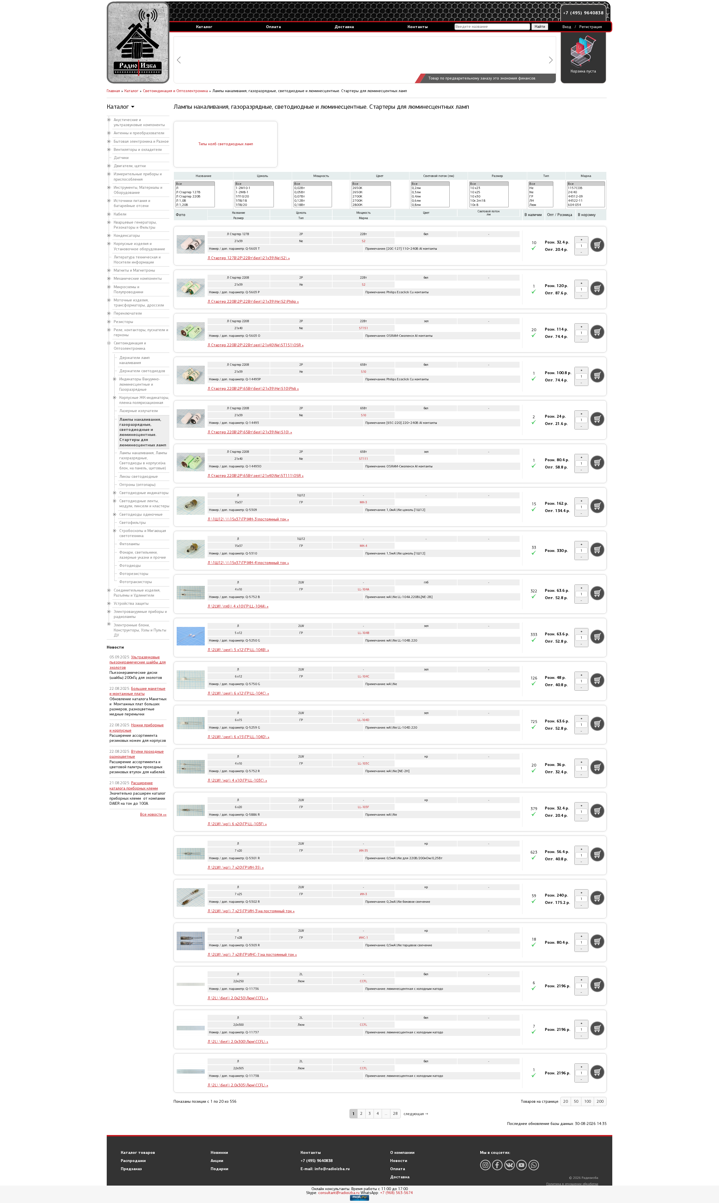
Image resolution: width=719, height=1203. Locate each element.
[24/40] (586, 192)
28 (395, 1113)
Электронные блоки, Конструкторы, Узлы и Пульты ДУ (140, 630)
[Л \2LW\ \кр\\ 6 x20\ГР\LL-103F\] (191, 811)
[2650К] (371, 192)
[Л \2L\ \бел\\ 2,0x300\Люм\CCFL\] (191, 1029)
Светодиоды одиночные (141, 514)
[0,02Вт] (313, 188)
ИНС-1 (363, 938)
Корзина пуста (583, 71)
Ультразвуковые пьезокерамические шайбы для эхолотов (138, 662)
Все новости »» (153, 814)
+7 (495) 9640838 (583, 13)
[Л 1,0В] (195, 201)
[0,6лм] (430, 201)
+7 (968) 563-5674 (396, 1192)
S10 (363, 372)
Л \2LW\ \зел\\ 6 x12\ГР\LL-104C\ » (238, 693)
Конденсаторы (127, 235)
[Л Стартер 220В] (195, 196)
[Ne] (541, 192)
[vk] (509, 1164)
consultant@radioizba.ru (339, 1192)
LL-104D (363, 720)
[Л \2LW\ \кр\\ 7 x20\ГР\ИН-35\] (191, 855)
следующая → (416, 1113)
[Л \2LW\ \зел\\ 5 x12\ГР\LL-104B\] (191, 637)
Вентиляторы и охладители (138, 149)
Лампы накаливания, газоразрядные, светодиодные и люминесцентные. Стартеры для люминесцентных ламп (142, 432)
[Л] (195, 188)
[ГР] (541, 196)
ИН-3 (363, 894)
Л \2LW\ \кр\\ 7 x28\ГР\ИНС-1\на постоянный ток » (252, 954)
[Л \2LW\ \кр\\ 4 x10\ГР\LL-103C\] (191, 768)
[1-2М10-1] (254, 188)
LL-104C (363, 676)
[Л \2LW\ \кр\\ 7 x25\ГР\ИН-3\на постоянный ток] (191, 898)
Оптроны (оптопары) (137, 484)
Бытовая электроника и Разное (141, 141)
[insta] (485, 1164)
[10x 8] (489, 205)
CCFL (363, 981)
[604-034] (586, 205)
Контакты (418, 27)
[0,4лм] (430, 196)
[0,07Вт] (313, 196)
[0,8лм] (430, 205)
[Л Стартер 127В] (195, 192)
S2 (363, 241)
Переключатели (128, 313)
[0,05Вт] (313, 192)
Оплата (273, 27)
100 (587, 1101)
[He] (541, 188)
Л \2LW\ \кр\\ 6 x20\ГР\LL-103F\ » (237, 824)
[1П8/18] (254, 201)
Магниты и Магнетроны (134, 270)
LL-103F (363, 807)
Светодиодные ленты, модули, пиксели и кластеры (144, 503)
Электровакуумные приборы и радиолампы (140, 614)
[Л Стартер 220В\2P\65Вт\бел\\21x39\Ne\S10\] (191, 419)
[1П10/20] (254, 196)
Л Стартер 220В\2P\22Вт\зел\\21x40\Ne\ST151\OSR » (256, 345)
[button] (179, 59)
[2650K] (371, 188)
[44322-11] (586, 201)
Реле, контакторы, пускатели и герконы (141, 332)
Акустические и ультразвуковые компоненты (139, 122)
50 (576, 1101)
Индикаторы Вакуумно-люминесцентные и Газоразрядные (139, 384)
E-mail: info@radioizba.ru (325, 1169)
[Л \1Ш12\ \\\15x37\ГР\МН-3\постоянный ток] (191, 506)
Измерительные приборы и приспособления (138, 176)
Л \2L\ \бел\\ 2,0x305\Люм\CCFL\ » (238, 1085)
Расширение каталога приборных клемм (134, 785)
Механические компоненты (138, 278)
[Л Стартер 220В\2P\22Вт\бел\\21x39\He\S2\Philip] (191, 289)
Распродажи (133, 1161)
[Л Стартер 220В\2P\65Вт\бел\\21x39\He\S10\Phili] (191, 376)
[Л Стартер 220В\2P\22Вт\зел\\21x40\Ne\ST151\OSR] (191, 332)
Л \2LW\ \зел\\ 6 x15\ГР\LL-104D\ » (238, 736)
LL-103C (363, 763)
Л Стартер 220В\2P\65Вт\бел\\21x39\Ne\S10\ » (250, 432)
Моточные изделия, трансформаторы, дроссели (139, 303)
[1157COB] (586, 188)
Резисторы (123, 321)
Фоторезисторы (133, 573)
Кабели (120, 214)
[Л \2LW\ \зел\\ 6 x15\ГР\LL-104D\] (191, 724)
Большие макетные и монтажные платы (137, 691)
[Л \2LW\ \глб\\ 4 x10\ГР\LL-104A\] (191, 593)
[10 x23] (489, 188)
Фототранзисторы (135, 581)
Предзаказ (131, 1169)
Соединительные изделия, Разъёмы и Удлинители (137, 593)
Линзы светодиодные (138, 476)
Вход (567, 26)
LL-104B (363, 633)
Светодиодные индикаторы (144, 492)
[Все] (195, 184)
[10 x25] (489, 192)
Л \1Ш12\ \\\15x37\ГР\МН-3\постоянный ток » (248, 519)
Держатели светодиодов (142, 371)
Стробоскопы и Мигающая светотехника (142, 533)
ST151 (363, 328)
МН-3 (363, 502)
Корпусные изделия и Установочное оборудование (139, 246)
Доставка (344, 27)
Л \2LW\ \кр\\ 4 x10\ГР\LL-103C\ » (237, 780)
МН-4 (363, 546)
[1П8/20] (254, 205)
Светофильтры (132, 522)
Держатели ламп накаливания (134, 360)
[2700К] (371, 201)
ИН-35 (363, 850)
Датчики (121, 157)
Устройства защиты (131, 603)
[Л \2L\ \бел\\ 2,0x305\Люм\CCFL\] (191, 1072)
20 (565, 1101)
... (386, 1113)
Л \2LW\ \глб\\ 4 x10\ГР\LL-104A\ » (238, 606)
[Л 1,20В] (195, 205)
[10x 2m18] (489, 201)
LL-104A (363, 589)
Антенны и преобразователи (139, 133)
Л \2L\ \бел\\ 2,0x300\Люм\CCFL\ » (238, 1041)
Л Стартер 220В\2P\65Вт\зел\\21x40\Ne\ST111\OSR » (256, 475)
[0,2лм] (430, 188)
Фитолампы (129, 544)
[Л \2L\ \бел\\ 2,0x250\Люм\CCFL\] (191, 985)
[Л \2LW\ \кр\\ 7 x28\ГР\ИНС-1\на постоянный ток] (191, 942)
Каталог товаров (138, 1152)
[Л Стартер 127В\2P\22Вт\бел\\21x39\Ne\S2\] (191, 245)
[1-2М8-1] (254, 192)
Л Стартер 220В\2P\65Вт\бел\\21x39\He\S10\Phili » (253, 388)
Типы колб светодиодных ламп (225, 144)
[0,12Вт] (313, 201)
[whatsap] (533, 1164)
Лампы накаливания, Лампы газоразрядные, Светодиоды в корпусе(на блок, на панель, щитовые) (143, 461)
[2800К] (371, 205)
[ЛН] (541, 201)
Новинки (219, 1152)
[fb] (497, 1164)
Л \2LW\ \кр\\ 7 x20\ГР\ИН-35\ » (236, 867)
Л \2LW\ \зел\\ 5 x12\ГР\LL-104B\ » (238, 649)
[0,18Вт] (313, 205)
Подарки (219, 1169)
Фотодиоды (130, 565)
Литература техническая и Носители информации (137, 260)
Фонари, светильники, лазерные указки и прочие (142, 555)
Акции (217, 1161)
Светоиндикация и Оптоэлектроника (130, 346)
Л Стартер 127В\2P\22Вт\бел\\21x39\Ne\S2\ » (249, 258)
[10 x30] (489, 196)
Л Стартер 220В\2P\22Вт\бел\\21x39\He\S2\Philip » (253, 301)
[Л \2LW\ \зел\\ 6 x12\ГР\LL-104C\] (191, 680)
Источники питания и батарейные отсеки (132, 203)
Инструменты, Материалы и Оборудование (138, 190)
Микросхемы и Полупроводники (128, 289)
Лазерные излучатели (138, 410)
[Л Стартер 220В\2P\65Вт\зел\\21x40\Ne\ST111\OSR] (191, 463)
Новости (398, 1161)
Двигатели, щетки (130, 165)
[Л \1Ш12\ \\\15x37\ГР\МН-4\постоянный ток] (191, 550)
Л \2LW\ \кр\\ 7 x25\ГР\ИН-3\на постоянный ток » (251, 911)
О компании (402, 1152)
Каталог (204, 27)
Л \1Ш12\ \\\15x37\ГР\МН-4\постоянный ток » (248, 562)
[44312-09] (586, 196)
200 (600, 1101)
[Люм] (541, 205)
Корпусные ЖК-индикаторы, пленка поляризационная (144, 400)
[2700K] (371, 196)
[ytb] (521, 1164)
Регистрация (590, 26)
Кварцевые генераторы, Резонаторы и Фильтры (135, 225)
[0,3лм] (430, 192)
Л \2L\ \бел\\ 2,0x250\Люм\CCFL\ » (238, 998)
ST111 (363, 459)
